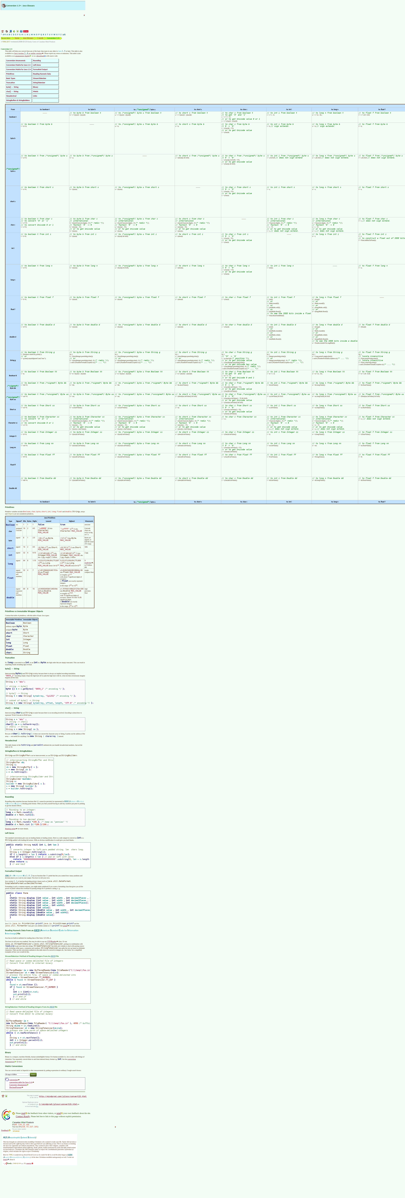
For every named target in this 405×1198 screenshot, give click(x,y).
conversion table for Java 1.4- (20, 1082)
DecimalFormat (15, 1087)
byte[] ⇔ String (12, 87)
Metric (35, 92)
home (17, 38)
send (59, 1113)
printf (65, 926)
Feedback (5, 1130)
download (40, 56)
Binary (35, 87)
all (64, 35)
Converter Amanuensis (18, 1085)
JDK (7, 876)
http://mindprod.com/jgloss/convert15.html (63, 1096)
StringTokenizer (39, 83)
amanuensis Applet (22, 56)
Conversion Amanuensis (15, 61)
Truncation (10, 83)
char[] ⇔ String (12, 92)
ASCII (36, 930)
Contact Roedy (23, 1116)
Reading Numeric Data (42, 74)
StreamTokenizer (39, 78)
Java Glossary (28, 38)
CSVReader (51, 941)
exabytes (88, 563)
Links (35, 96)
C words (40, 38)
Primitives (10, 74)
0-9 (4, 35)
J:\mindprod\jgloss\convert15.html (58, 1104)
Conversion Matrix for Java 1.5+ (18, 70)
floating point (10, 829)
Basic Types (10, 78)
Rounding (37, 61)
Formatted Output (40, 70)
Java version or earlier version (28, 53)
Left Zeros (37, 65)
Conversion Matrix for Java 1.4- (18, 65)
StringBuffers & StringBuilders (18, 100)
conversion (13, 1080)
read (23, 1113)
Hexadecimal (11, 96)
